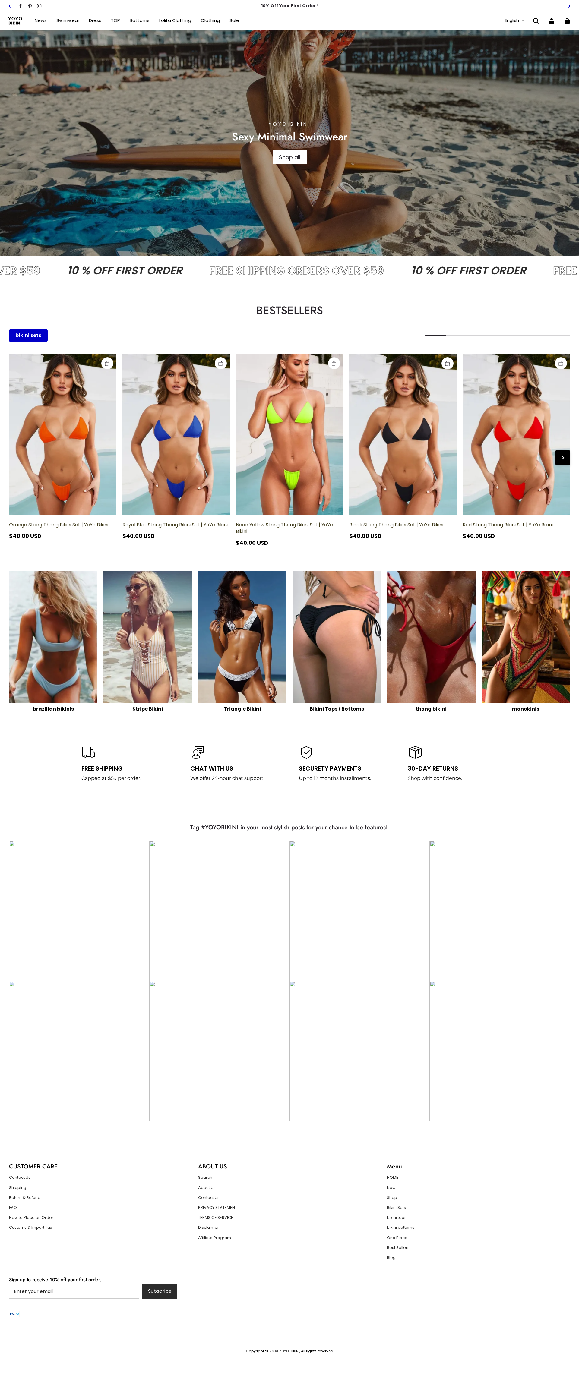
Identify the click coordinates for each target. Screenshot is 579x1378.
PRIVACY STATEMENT (217, 1207)
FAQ (13, 1207)
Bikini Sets (396, 1207)
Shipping (17, 1187)
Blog (391, 1257)
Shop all (289, 157)
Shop (392, 1197)
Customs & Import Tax (30, 1227)
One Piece (397, 1238)
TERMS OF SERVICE (215, 1217)
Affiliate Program (214, 1238)
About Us (207, 1187)
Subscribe (160, 1291)
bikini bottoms (400, 1227)
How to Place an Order (31, 1217)
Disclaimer (208, 1227)
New (391, 1187)
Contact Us (19, 1177)
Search (205, 1177)
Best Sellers (398, 1247)
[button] (536, 21)
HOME (392, 1177)
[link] (115, 20)
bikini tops (397, 1217)
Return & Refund (24, 1197)
